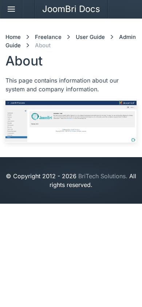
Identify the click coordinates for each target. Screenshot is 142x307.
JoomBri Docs (71, 9)
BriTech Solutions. (102, 176)
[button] (11, 9)
